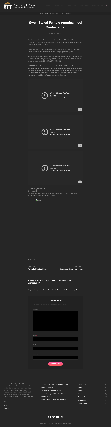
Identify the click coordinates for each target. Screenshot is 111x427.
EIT (61, 33)
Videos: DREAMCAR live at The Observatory (53, 399)
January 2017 (82, 400)
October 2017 (82, 384)
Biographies (59, 6)
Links (5, 405)
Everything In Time (24, 5)
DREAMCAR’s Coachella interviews (51, 390)
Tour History (84, 6)
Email (35, 344)
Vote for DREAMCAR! (47, 387)
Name (35, 335)
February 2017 (82, 397)
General (46, 13)
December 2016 (82, 403)
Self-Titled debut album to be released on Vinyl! (54, 384)
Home (41, 13)
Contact (6, 408)
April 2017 (81, 390)
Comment (36, 309)
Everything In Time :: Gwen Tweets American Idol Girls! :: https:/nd (55, 290)
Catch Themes (67, 423)
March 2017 (81, 394)
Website (35, 354)
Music (48, 6)
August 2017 (81, 387)
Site (5, 402)
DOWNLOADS (72, 6)
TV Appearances (97, 6)
